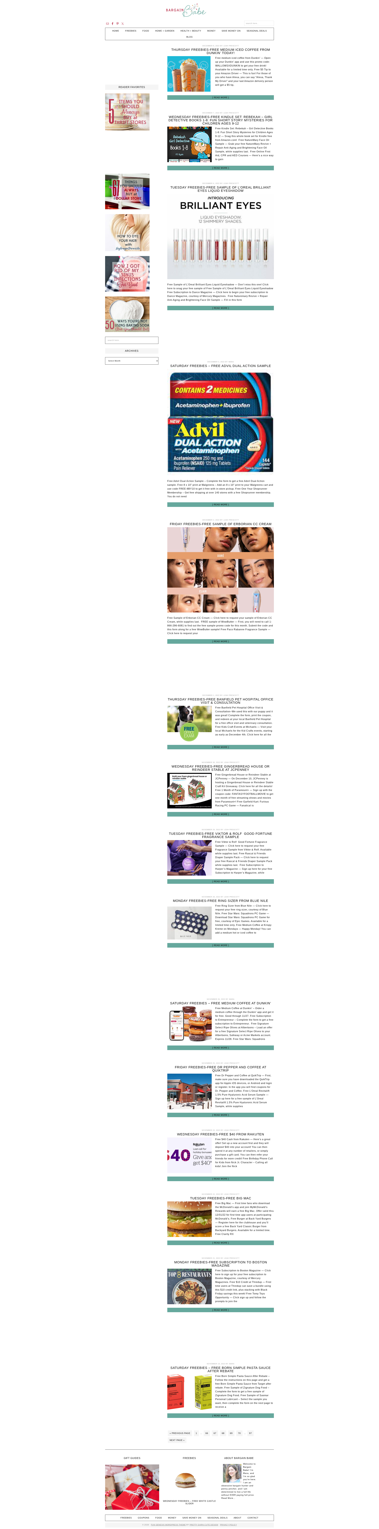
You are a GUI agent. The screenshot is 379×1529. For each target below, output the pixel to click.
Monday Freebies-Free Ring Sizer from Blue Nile (220, 901)
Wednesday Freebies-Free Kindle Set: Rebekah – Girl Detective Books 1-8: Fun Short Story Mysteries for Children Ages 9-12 (220, 120)
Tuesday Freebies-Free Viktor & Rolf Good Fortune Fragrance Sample (220, 835)
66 (206, 1433)
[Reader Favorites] (127, 129)
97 (250, 1433)
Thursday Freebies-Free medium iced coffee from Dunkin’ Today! (220, 51)
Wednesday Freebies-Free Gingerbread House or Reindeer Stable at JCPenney (221, 768)
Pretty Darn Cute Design (204, 1525)
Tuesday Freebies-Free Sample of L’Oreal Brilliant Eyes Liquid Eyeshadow (220, 189)
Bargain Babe (189, 10)
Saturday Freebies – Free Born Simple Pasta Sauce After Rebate (220, 1369)
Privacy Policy (228, 1525)
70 (239, 1433)
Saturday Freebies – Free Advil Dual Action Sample (220, 366)
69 (231, 1433)
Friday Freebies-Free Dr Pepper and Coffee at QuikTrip (220, 1068)
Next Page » (177, 1440)
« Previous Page (180, 1433)
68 (223, 1433)
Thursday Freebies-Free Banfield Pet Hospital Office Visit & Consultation (220, 700)
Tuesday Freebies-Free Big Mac (220, 1198)
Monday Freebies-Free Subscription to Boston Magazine (220, 1263)
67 (215, 1433)
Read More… (228, 1498)
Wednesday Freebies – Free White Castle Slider (189, 1502)
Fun (153, 1525)
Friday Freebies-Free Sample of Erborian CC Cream (221, 524)
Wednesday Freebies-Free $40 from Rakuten (220, 1134)
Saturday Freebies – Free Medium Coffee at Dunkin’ (220, 1003)
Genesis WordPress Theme (170, 1525)
